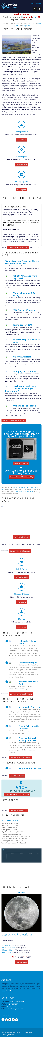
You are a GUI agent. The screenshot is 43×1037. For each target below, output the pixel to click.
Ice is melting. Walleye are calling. (26, 340)
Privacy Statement (9, 1035)
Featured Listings (7, 952)
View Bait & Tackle (22, 577)
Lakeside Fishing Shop (27, 642)
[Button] (40, 9)
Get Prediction (21, 140)
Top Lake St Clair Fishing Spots (20, 551)
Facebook (3, 1019)
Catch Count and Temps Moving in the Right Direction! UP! (21, 388)
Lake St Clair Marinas (17, 776)
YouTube (13, 1019)
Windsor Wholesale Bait (28, 682)
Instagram (6, 1019)
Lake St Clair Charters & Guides (20, 757)
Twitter (9, 1019)
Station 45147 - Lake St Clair (11, 821)
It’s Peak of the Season (24, 405)
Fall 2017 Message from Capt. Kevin (25, 277)
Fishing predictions (8, 950)
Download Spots (21, 165)
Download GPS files (8, 945)
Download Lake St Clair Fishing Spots (17, 794)
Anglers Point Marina (30, 768)
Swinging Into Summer (24, 371)
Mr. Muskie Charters (29, 707)
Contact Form (11, 1006)
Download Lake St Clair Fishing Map (21, 477)
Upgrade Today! (21, 962)
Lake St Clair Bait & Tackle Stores (21, 694)
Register (39, 4)
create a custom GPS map (24, 491)
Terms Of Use (27, 1032)
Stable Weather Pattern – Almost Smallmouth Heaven (22, 262)
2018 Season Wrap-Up (24, 310)
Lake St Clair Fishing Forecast (18, 247)
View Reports (21, 190)
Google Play (26, 26)
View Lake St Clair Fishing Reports (14, 420)
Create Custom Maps (8, 948)
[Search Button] (35, 9)
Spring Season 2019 (22, 324)
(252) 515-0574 (13, 1004)
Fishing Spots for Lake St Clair (21, 791)
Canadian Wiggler (28, 662)
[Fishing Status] (9, 6)
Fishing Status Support (17, 1002)
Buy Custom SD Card (21, 463)
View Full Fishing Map (21, 537)
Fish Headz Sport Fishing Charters (27, 739)
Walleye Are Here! (22, 356)
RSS (16, 1019)
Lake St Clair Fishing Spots (18, 810)
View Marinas (21, 627)
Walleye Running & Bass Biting (25, 294)
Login (32, 4)
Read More (9, 991)
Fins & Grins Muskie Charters (29, 727)
